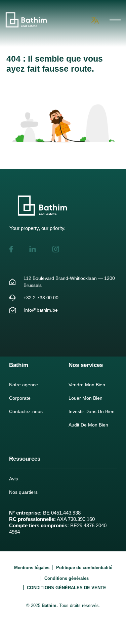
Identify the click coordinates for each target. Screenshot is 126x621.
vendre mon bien (87, 384)
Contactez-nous (26, 411)
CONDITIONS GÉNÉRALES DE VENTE (66, 587)
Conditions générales (66, 578)
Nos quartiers (23, 492)
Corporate (20, 398)
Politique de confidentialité (84, 567)
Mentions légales (31, 567)
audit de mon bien (88, 425)
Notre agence (23, 384)
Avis (13, 478)
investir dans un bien (92, 411)
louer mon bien (85, 398)
